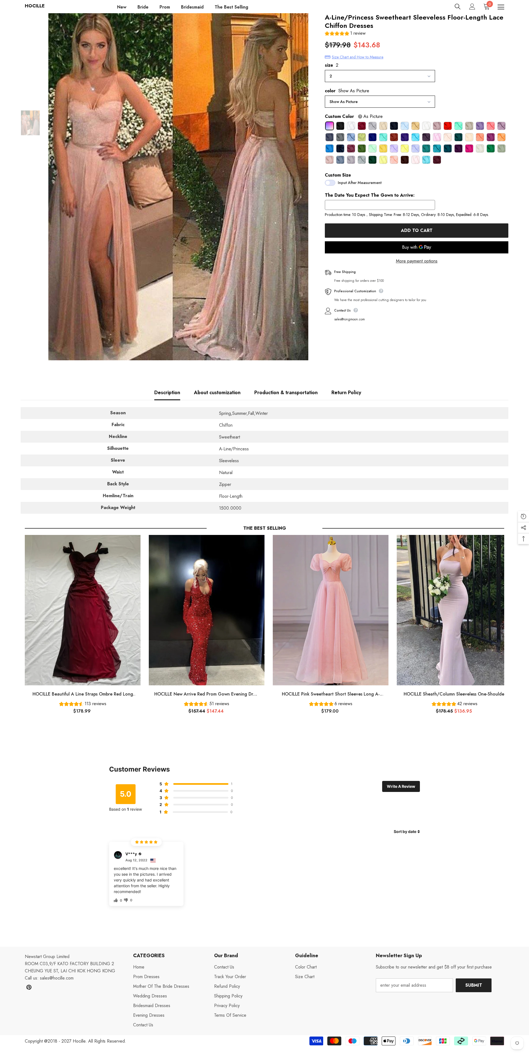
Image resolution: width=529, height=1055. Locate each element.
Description (167, 392)
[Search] (457, 6)
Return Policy (346, 392)
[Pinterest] (29, 987)
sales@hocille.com (57, 978)
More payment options (417, 261)
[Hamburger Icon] (501, 7)
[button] (345, 34)
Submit (473, 985)
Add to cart (417, 230)
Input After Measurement (360, 182)
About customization (217, 392)
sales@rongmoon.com (349, 319)
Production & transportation (286, 392)
